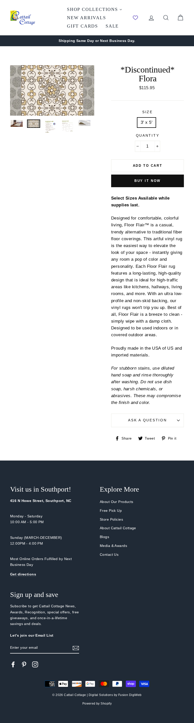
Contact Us (109, 554)
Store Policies (111, 519)
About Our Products (116, 502)
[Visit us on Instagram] (35, 664)
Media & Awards (113, 546)
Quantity (147, 135)
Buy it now (147, 181)
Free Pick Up (111, 511)
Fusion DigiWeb (130, 695)
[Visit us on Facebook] (13, 664)
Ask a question (147, 420)
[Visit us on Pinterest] (24, 664)
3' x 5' (146, 122)
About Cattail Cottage (118, 528)
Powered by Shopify (97, 703)
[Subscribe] (75, 647)
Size (147, 112)
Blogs (104, 537)
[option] (97, 41)
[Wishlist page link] (138, 17)
